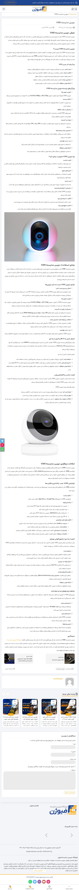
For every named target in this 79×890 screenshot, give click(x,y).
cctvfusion (58, 678)
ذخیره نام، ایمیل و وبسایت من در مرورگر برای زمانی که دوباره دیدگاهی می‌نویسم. (51, 767)
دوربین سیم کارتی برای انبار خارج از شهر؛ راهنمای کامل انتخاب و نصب (30, 718)
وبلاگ (71, 14)
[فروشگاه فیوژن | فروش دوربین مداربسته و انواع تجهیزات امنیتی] (39, 9)
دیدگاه (73, 770)
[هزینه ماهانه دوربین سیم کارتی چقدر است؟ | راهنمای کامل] (68, 707)
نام (74, 744)
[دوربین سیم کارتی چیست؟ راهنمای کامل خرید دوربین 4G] (11, 707)
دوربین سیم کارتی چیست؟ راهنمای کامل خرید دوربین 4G (10, 718)
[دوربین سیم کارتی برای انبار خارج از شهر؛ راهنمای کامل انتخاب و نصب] (30, 707)
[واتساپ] (2, 449)
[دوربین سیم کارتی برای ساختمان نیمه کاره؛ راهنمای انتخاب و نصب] (49, 707)
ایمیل (73, 752)
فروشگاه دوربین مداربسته (14, 640)
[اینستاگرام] (2, 445)
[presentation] (8, 693)
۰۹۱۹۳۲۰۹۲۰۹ (11, 3)
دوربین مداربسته (60, 669)
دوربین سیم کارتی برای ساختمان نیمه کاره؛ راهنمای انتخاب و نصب (49, 718)
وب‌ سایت (73, 759)
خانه (75, 14)
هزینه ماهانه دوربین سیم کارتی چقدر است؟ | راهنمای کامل (68, 718)
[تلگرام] (2, 441)
